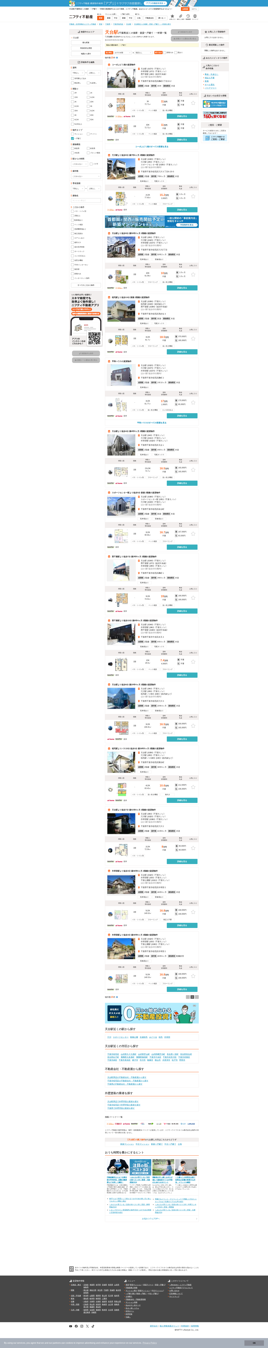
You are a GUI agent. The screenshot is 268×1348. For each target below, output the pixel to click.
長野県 (98, 1296)
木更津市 (166, 1060)
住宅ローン (130, 1311)
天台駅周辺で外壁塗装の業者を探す (123, 1101)
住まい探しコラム (132, 1308)
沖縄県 (93, 1312)
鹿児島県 (86, 1312)
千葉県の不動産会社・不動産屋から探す (125, 1084)
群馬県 (85, 1293)
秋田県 (110, 1285)
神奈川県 (93, 1290)
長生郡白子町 (113, 1057)
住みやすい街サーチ (133, 1305)
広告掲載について (176, 1294)
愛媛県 (92, 1307)
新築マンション (127, 1144)
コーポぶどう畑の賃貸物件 (123, 65)
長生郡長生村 (186, 1054)
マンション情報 (131, 1302)
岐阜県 (92, 1299)
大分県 (110, 1310)
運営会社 (154, 1326)
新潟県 (85, 1296)
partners (57, 1343)
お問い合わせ (174, 1291)
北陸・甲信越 (76, 1296)
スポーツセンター (121, 1037)
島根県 (104, 1304)
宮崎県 (116, 1310)
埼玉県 (99, 1290)
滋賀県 (104, 1301)
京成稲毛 (144, 1037)
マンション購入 (131, 1291)
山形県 (116, 1285)
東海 (72, 1299)
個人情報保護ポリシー (169, 1326)
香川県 (85, 1307)
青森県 (92, 1285)
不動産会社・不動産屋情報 (136, 1299)
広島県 (85, 1304)
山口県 (110, 1304)
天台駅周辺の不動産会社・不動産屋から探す (126, 1077)
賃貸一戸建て (160, 1285)
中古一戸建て (170, 1144)
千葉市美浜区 (125, 1060)
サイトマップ (174, 1296)
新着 (207, 81)
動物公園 (134, 1037)
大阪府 (85, 1301)
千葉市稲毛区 (113, 1054)
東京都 (85, 1290)
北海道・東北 (76, 1285)
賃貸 (127, 1285)
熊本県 (104, 1310)
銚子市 (135, 1060)
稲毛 (161, 1037)
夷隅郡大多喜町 (127, 1057)
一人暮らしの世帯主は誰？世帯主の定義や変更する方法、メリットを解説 (185, 1179)
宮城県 (104, 1285)
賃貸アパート (148, 1285)
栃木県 (118, 1290)
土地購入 (129, 1296)
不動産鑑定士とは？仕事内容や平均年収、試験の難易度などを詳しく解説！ (117, 1179)
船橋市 (150, 1060)
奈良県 (110, 1301)
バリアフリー (210, 88)
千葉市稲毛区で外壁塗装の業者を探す (124, 1105)
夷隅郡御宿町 (142, 1057)
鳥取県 (98, 1304)
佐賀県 (92, 1310)
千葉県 (106, 1290)
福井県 (116, 1296)
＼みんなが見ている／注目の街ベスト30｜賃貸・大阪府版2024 (140, 1179)
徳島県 (116, 1304)
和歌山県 (117, 1301)
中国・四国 (75, 1304)
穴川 (109, 1037)
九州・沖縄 (75, 1310)
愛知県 (85, 1299)
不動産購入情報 (131, 1288)
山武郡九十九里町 (128, 1054)
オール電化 (210, 84)
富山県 (104, 1296)
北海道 (85, 1285)
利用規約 (185, 1326)
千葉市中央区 (155, 1057)
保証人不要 (210, 78)
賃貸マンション (136, 1285)
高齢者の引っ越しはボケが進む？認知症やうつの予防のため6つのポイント (162, 1179)
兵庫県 (92, 1301)
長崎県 (98, 1310)
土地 (180, 1144)
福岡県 (85, 1310)
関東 (72, 1290)
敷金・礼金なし (211, 74)
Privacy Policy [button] (150, 1343)
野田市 (182, 1060)
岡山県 (92, 1304)
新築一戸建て (157, 1144)
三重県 (104, 1299)
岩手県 (98, 1285)
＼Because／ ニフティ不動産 (180, 1285)
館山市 (158, 1060)
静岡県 (98, 1299)
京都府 (98, 1301)
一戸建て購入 (131, 1294)
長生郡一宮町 (173, 1054)
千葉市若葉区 (184, 1057)
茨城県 (112, 1290)
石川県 (110, 1296)
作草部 (167, 1037)
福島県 (85, 1287)
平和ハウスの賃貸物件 (121, 361)
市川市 (143, 1060)
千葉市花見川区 (170, 1057)
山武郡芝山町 (144, 1054)
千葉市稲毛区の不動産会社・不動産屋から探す (127, 1081)
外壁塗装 (129, 1314)
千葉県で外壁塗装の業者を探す (121, 1108)
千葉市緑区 (112, 1060)
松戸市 (175, 1060)
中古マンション (142, 1144)
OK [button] (254, 1343)
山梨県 (92, 1296)
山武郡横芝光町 (158, 1054)
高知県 (98, 1307)
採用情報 (195, 1326)
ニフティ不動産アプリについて (181, 1288)
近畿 (72, 1301)
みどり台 (153, 1037)
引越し (128, 1317)
